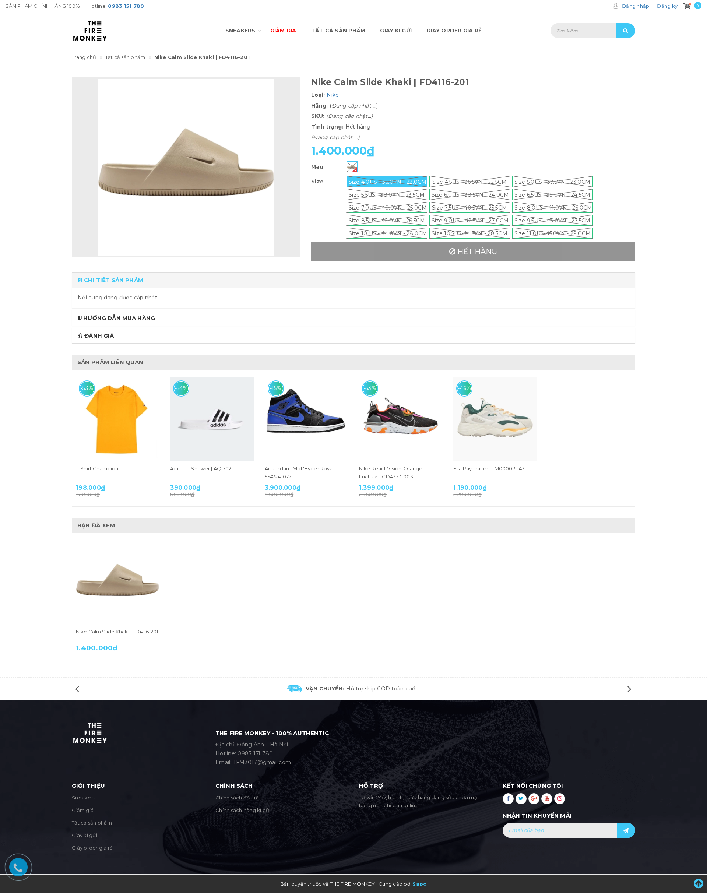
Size (317, 181)
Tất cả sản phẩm (338, 30)
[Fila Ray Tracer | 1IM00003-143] (495, 419)
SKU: (317, 116)
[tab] (353, 280)
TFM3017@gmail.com (262, 762)
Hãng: (319, 105)
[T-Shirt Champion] (117, 419)
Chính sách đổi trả (237, 798)
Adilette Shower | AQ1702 (200, 468)
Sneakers (240, 30)
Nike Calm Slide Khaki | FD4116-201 (117, 631)
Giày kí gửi (396, 30)
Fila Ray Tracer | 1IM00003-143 (489, 468)
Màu (317, 167)
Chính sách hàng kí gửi (243, 810)
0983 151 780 (255, 753)
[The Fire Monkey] (114, 30)
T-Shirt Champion (97, 468)
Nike (333, 95)
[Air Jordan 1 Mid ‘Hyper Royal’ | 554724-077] (306, 419)
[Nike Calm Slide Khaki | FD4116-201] (117, 582)
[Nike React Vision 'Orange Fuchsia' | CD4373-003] (400, 419)
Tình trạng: (327, 126)
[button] (353, 280)
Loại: (318, 95)
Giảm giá (283, 30)
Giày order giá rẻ (454, 30)
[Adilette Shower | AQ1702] (211, 419)
